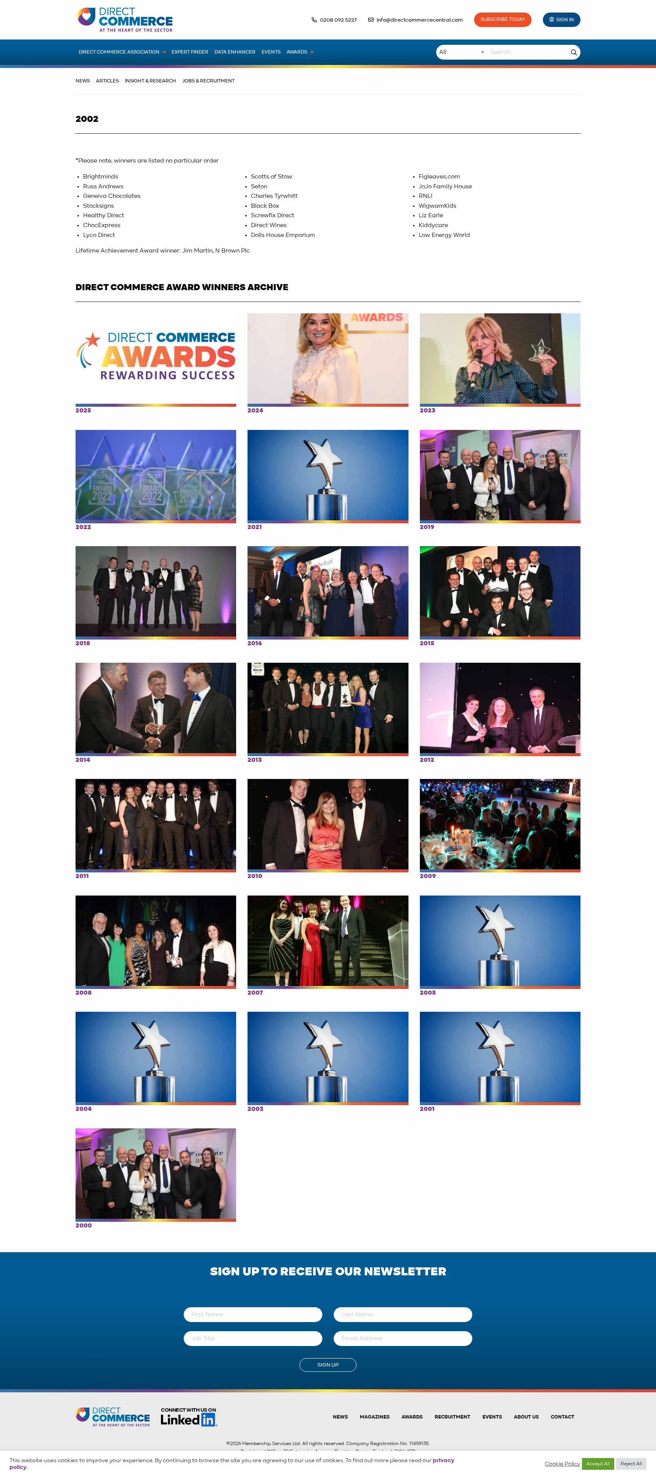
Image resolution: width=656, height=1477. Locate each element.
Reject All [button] (631, 1463)
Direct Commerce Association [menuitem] (119, 52)
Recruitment (452, 1417)
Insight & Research (150, 81)
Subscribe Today (503, 19)
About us (526, 1417)
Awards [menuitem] (297, 52)
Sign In (565, 19)
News (83, 81)
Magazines (375, 1417)
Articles (107, 81)
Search (574, 52)
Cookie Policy (562, 1464)
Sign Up (328, 1365)
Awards (412, 1417)
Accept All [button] (598, 1463)
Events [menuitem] (271, 52)
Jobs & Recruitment (208, 81)
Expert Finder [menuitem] (190, 52)
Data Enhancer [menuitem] (234, 52)
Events (492, 1417)
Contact (562, 1417)
